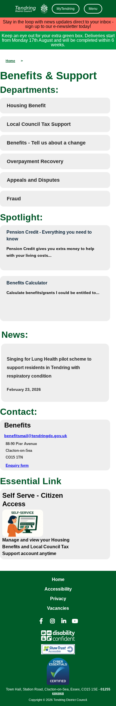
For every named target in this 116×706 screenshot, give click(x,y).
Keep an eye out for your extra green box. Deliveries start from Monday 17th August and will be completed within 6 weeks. (58, 40)
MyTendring (66, 9)
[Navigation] (31, 8)
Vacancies (58, 608)
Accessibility (58, 589)
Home (58, 579)
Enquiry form (17, 465)
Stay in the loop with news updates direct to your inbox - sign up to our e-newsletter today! (58, 24)
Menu (93, 9)
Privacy (58, 598)
